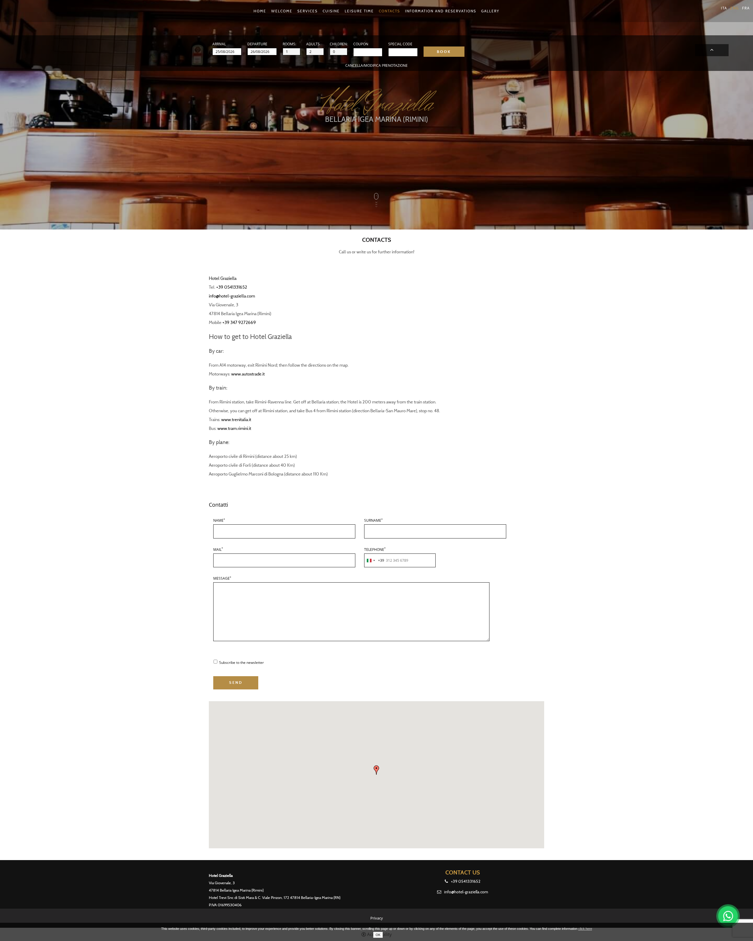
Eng (734, 8)
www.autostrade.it (248, 374)
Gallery (490, 11)
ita (724, 8)
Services (307, 11)
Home (260, 11)
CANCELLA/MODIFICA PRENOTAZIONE (376, 65)
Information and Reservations (440, 11)
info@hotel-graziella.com (232, 296)
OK (378, 935)
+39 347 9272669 (238, 322)
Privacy (376, 918)
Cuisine (331, 11)
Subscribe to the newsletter (241, 662)
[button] (376, 770)
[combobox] (374, 560)
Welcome (281, 11)
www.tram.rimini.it (234, 428)
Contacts (389, 11)
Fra (746, 8)
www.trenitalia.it (236, 419)
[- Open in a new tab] (728, 916)
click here (585, 928)
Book (712, 50)
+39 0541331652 (231, 287)
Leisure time (359, 11)
